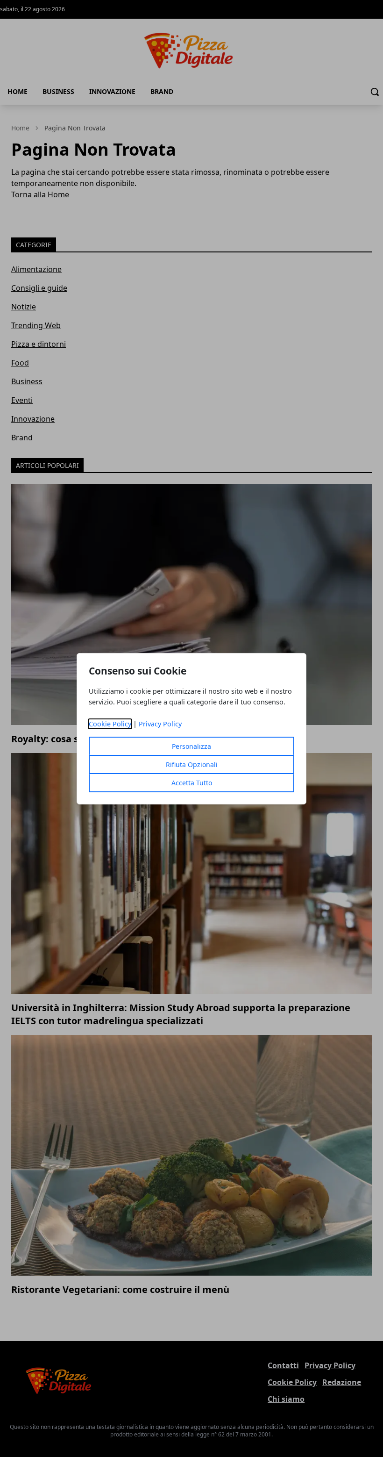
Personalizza (191, 746)
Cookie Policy (110, 723)
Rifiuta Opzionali (192, 764)
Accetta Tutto (191, 782)
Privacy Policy (160, 723)
